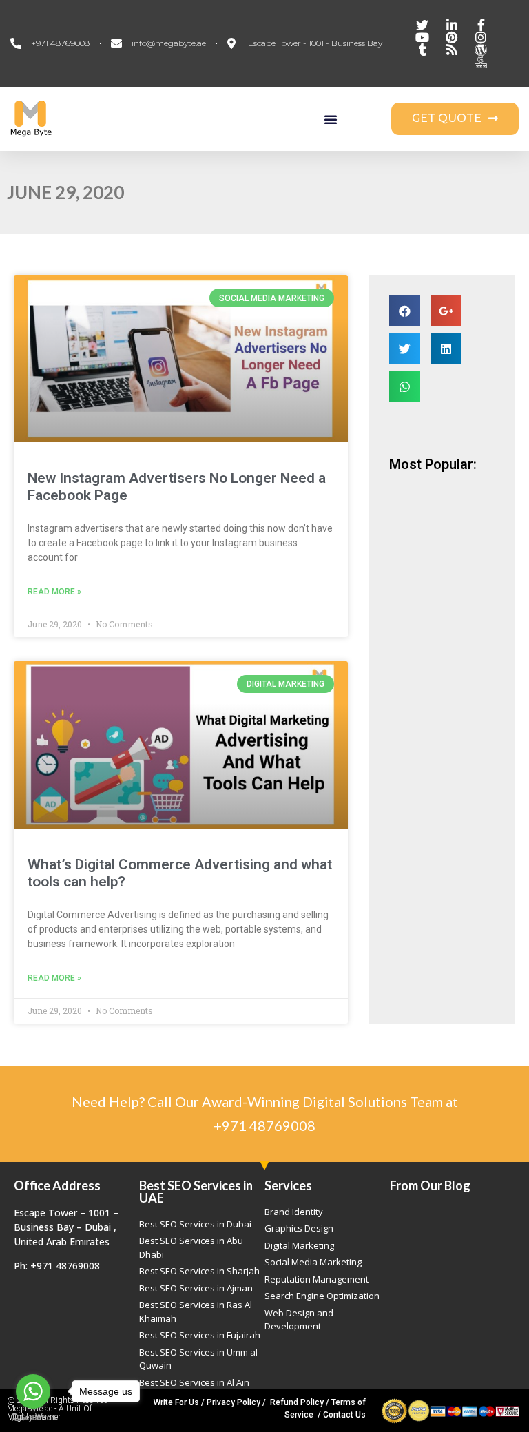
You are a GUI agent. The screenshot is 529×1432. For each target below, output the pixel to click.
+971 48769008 (264, 1125)
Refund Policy (297, 1402)
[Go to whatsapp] (33, 1391)
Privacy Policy (233, 1402)
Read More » (54, 591)
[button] (330, 119)
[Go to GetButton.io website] (33, 1417)
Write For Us (176, 1402)
